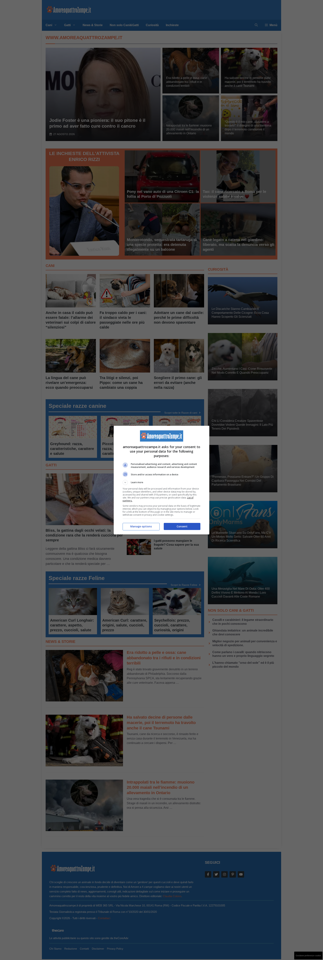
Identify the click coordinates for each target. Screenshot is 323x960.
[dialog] (161, 480)
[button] (161, 482)
